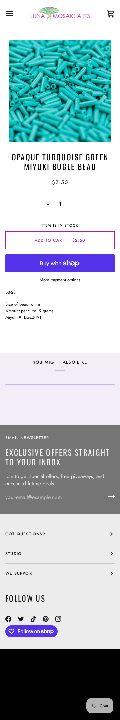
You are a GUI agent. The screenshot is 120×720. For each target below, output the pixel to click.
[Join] (109, 496)
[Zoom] (60, 91)
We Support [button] (19, 573)
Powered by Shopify (69, 710)
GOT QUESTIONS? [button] (25, 534)
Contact (15, 686)
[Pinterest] (46, 619)
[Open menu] (15, 14)
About (98, 680)
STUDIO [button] (13, 554)
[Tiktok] (33, 619)
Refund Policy (22, 704)
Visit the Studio (48, 686)
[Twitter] (21, 619)
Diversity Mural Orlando (36, 698)
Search (79, 680)
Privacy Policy (23, 710)
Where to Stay (69, 692)
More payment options (60, 280)
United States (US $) (35, 666)
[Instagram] (58, 619)
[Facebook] (8, 619)
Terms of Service (64, 704)
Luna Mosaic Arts (32, 680)
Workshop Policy (26, 692)
